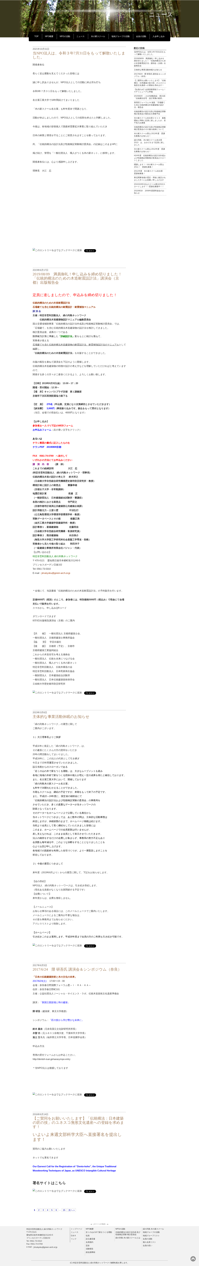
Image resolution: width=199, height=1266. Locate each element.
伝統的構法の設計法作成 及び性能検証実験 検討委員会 (128, 1233)
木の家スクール (98, 36)
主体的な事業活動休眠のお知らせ (61, 717)
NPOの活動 (65, 36)
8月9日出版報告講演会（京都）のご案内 (54, 620)
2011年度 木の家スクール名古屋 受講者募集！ (149, 172)
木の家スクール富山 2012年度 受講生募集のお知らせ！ (149, 150)
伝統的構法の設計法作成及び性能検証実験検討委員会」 (85, 323)
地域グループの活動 (120, 36)
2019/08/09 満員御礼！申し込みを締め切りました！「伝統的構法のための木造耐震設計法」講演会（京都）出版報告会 (77, 278)
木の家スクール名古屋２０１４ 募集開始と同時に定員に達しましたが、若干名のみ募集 (150, 120)
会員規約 (89, 1242)
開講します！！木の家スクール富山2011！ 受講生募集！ (149, 165)
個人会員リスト (149, 1242)
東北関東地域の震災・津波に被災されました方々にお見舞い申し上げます (150, 178)
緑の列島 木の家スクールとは (128, 1238)
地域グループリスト (151, 1235)
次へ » (71, 1210)
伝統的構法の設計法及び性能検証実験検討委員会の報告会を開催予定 (150, 112)
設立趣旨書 (90, 1239)
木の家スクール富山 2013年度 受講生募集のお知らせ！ (149, 134)
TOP (36, 36)
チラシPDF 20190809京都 (47, 447)
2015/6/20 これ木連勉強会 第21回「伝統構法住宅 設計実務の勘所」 (149, 97)
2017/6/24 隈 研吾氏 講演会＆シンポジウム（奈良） (77, 969)
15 (64, 1210)
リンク (73, 1239)
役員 (88, 1235)
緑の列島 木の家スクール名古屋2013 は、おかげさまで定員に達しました (149, 142)
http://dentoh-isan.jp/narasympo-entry (51, 1059)
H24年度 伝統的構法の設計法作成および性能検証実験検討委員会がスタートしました (150, 157)
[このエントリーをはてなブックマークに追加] (57, 250)
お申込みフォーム (42, 429)
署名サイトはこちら (49, 1183)
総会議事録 (90, 1252)
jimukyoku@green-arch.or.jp (45, 1247)
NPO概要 (49, 36)
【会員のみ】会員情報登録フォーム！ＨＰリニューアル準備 (150, 90)
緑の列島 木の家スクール (153, 1229)
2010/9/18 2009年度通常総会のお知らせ (149, 192)
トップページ (76, 1229)
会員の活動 (141, 36)
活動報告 (89, 1249)
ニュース (80, 36)
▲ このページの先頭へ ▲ (99, 1224)
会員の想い (147, 1245)
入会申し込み (159, 36)
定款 (88, 1245)
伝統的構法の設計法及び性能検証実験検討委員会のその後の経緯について (150, 128)
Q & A (73, 1235)
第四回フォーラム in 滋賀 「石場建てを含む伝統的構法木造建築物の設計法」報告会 (149, 104)
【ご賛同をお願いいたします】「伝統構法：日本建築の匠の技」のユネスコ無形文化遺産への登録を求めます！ (78, 1122)
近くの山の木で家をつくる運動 (99, 1232)
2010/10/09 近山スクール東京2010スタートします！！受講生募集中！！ (149, 185)
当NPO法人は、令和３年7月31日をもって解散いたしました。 (150, 53)
